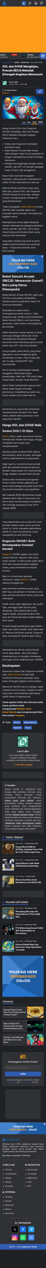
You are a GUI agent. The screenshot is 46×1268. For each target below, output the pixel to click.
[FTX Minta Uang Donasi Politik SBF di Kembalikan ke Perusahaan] (8, 929)
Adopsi (8, 1182)
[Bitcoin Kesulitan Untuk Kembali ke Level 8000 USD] (8, 881)
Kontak (8, 1201)
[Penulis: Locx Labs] (4, 83)
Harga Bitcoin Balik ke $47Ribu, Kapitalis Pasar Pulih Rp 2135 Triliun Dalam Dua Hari (29, 849)
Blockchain (32, 1169)
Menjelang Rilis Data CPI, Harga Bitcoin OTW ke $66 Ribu (28, 914)
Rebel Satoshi (28, 206)
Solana (5, 436)
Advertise (9, 1213)
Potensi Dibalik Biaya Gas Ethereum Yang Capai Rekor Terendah (29, 947)
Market (17, 722)
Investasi (9, 1186)
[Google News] (31, 1237)
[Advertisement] (23, 29)
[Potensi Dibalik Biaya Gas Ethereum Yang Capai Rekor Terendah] (8, 946)
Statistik (17, 728)
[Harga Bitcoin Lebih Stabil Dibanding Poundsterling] (8, 865)
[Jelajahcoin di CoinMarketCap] (42, 55)
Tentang (9, 1197)
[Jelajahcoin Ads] (23, 264)
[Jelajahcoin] (4, 3)
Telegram (19, 715)
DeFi (30, 1182)
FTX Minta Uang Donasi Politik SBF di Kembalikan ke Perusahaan (29, 930)
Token (28, 728)
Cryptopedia (11, 1174)
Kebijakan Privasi (26, 1082)
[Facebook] (23, 1229)
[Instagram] (15, 1237)
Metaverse (32, 1178)
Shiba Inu (24, 579)
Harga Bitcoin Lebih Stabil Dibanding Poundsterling (27, 864)
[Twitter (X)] (15, 1229)
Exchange (32, 1174)
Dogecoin (7, 554)
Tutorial (8, 1169)
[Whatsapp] (23, 1237)
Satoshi (13, 712)
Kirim (23, 1074)
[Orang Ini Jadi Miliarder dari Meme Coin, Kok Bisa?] (35, 1039)
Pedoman (9, 1205)
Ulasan (8, 1178)
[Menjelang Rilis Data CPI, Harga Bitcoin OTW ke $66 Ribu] (8, 913)
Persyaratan (12, 1082)
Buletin (8, 1209)
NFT (29, 1186)
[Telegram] (31, 1229)
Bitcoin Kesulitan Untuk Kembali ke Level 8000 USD (28, 881)
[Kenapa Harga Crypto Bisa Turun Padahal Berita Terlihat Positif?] (35, 1012)
